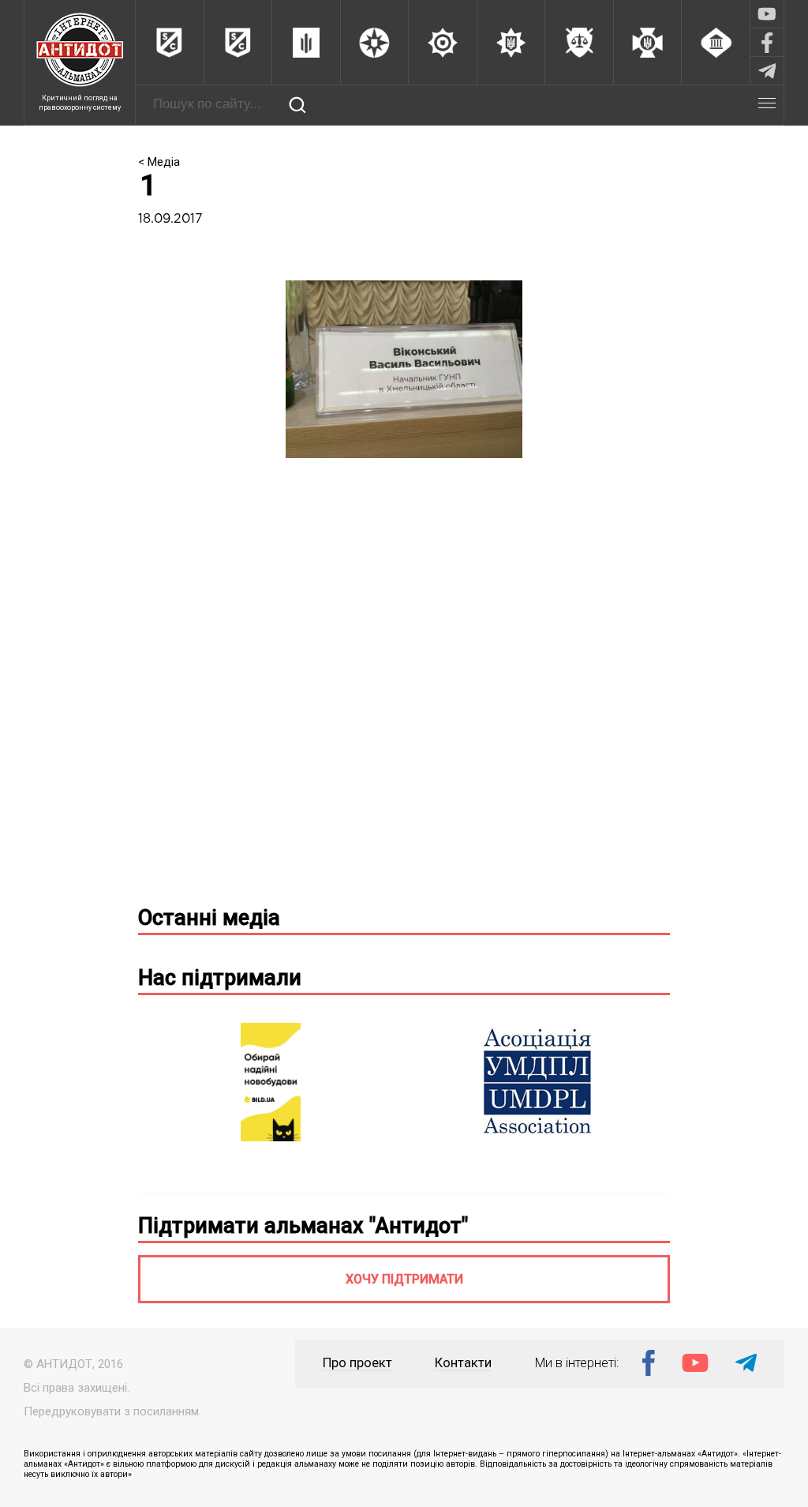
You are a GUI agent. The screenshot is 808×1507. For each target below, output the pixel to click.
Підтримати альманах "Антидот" (303, 1225)
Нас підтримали (219, 977)
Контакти (463, 1362)
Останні (209, 917)
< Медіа (159, 162)
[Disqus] (404, 687)
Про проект (357, 1362)
